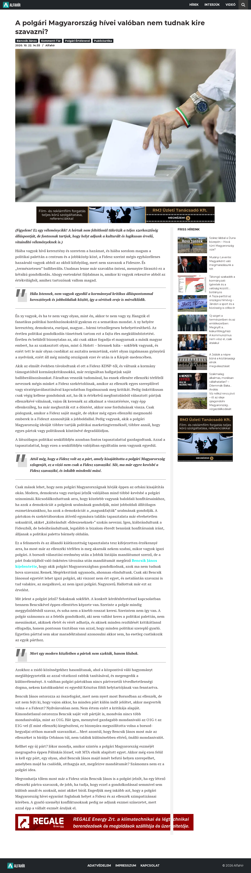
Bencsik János (27, 40)
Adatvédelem (99, 865)
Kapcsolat (150, 865)
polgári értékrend (77, 40)
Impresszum (125, 865)
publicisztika (103, 40)
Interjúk (212, 4)
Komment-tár (51, 40)
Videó (231, 4)
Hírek (194, 4)
